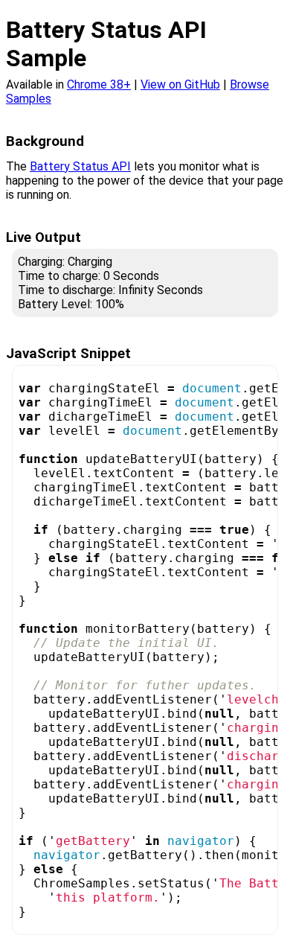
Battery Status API (80, 166)
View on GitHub (180, 84)
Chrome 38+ (99, 84)
